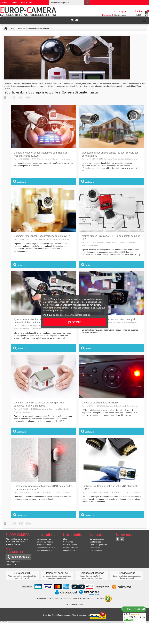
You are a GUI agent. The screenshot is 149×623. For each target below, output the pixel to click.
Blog (12, 29)
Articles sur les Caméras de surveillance (27, 329)
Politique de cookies (53, 314)
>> (30, 97)
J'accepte (74, 322)
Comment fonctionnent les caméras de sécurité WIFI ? (42, 236)
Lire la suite (21, 182)
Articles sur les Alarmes (90, 246)
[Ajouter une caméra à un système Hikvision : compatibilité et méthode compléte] (43, 293)
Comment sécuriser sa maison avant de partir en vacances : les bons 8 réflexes (39, 404)
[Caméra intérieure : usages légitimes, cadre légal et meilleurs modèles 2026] (43, 126)
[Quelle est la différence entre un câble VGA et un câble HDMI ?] (111, 460)
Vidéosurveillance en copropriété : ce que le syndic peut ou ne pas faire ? (110, 154)
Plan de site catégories (74, 604)
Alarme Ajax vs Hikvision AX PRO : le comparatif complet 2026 (111, 237)
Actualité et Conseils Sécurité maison (33, 29)
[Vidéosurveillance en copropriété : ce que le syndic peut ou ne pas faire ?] (111, 126)
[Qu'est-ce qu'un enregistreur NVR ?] (111, 376)
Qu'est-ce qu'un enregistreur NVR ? (100, 402)
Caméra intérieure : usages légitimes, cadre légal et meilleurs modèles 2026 (40, 154)
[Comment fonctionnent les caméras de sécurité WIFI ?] (43, 210)
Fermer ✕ (4, 622)
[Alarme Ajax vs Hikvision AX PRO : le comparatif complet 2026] (111, 210)
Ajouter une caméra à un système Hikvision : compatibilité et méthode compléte (37, 321)
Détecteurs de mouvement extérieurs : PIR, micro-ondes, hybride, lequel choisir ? (43, 487)
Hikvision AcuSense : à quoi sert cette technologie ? (108, 319)
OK (87, 2)
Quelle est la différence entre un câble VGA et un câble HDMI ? (110, 487)
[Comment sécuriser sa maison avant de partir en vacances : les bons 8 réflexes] (43, 376)
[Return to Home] (7, 29)
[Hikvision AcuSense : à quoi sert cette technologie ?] (111, 293)
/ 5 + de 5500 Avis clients (134, 615)
